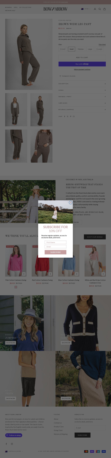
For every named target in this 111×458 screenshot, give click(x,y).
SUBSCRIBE (55, 252)
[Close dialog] (70, 202)
